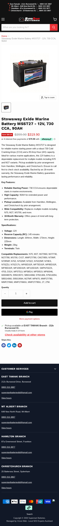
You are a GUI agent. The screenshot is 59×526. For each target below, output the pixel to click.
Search (30, 514)
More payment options (29, 319)
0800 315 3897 (44, 6)
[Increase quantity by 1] (26, 293)
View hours (6, 398)
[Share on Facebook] (3, 345)
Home (4, 36)
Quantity (5, 287)
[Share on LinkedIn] (14, 345)
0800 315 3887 (46, 4)
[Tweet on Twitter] (9, 345)
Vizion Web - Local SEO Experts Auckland (35, 521)
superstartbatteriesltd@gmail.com (16, 392)
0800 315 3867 (45, 11)
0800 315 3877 (44, 8)
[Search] (54, 27)
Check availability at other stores (25, 334)
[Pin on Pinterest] (20, 345)
